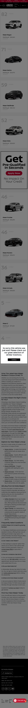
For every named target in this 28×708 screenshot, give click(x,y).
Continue (14, 359)
